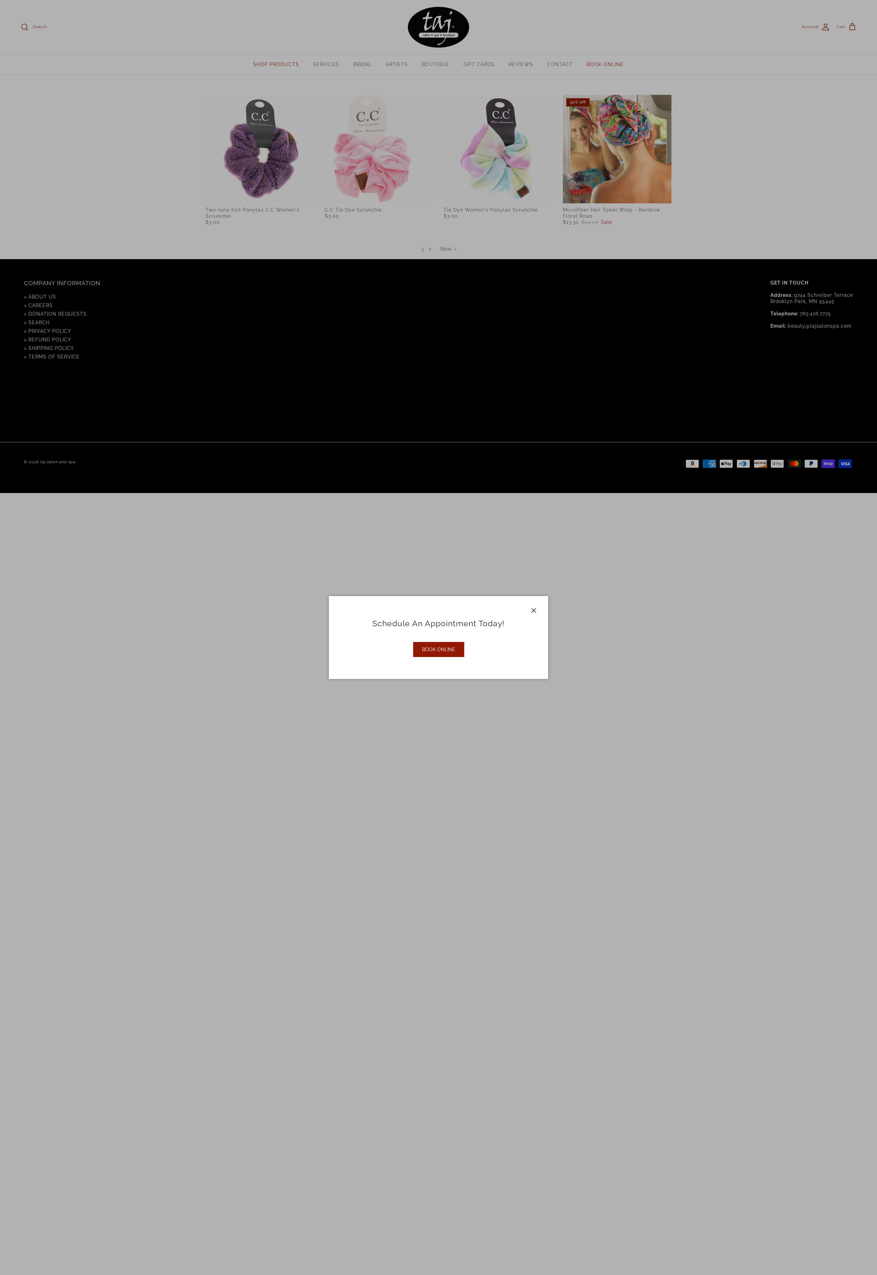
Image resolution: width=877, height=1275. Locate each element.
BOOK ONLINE (438, 649)
